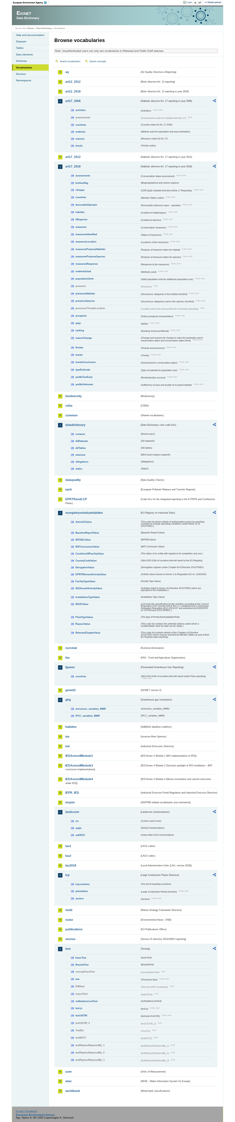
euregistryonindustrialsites (84, 512)
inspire (70, 802)
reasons (79, 138)
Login (189, 2)
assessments (82, 175)
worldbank (72, 1090)
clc (77, 821)
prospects (81, 315)
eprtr (68, 489)
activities (80, 110)
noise (69, 919)
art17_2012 (73, 156)
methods (80, 131)
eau (77, 979)
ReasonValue (82, 624)
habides (71, 726)
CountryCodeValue (86, 560)
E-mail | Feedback (26, 1111)
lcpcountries (82, 884)
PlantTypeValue (84, 617)
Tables (20, 47)
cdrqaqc (80, 190)
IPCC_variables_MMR (87, 715)
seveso (70, 939)
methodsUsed (83, 271)
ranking (79, 330)
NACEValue (81, 604)
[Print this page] (196, 2)
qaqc (78, 323)
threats (79, 347)
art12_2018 (73, 91)
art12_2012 (73, 81)
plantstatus (81, 891)
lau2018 (70, 865)
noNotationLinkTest (86, 1001)
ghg (68, 699)
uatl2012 (80, 835)
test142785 (81, 1015)
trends (79, 145)
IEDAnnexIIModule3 (79, 765)
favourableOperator (86, 204)
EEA (31, 2)
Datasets (21, 41)
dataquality (73, 479)
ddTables (80, 448)
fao (67, 657)
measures (80, 227)
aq (67, 72)
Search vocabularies (70, 61)
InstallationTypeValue (87, 597)
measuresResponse (86, 263)
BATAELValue (83, 539)
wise (68, 1081)
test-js (78, 1008)
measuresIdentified (86, 234)
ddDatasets (81, 441)
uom (68, 1071)
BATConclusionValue (87, 546)
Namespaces (23, 80)
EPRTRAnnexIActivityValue (90, 574)
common (71, 415)
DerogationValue (84, 567)
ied (67, 746)
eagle (78, 828)
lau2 (68, 855)
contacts (80, 434)
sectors (79, 898)
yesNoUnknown (84, 384)
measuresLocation (85, 241)
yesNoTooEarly (84, 377)
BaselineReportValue (87, 532)
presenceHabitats (85, 293)
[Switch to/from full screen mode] (201, 2)
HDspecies (81, 219)
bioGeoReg (81, 183)
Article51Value (83, 522)
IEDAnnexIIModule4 (79, 779)
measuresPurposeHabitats (90, 249)
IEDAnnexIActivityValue (88, 588)
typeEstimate (82, 369)
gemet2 (70, 690)
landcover (72, 811)
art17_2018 (73, 166)
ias (67, 736)
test (67, 948)
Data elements (24, 54)
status (78, 468)
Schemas (21, 60)
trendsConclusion (85, 362)
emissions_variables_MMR (90, 708)
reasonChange (83, 338)
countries (80, 124)
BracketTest (81, 964)
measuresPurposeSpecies (90, 256)
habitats (79, 212)
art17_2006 (73, 101)
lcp (67, 875)
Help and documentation (30, 35)
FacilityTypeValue (85, 581)
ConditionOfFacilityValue (89, 553)
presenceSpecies (85, 301)
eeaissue (80, 454)
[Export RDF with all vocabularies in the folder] (214, 101)
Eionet (31, 28)
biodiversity (73, 396)
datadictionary (75, 424)
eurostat (71, 648)
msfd (68, 910)
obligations (81, 461)
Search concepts (97, 61)
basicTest (80, 957)
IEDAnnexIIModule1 (79, 755)
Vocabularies (24, 67)
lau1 (68, 846)
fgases (70, 667)
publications (74, 929)
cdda (68, 405)
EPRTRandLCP (76, 499)
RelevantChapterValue (87, 632)
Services (21, 73)
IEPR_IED (72, 792)
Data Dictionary (43, 28)
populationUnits (84, 278)
